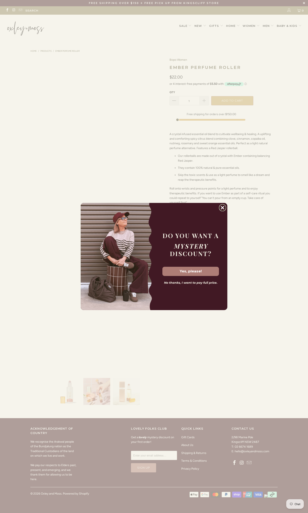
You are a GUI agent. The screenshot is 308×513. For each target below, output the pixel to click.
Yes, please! (191, 271)
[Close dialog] (222, 208)
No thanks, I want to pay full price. (190, 283)
